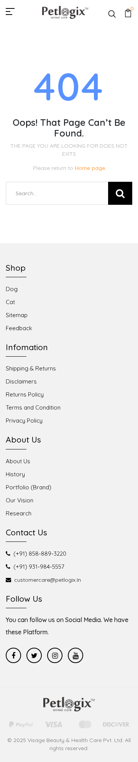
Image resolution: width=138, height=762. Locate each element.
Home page (90, 168)
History (15, 474)
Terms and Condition (33, 407)
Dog (12, 289)
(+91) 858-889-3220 (39, 553)
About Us (18, 461)
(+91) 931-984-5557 (38, 566)
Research (18, 513)
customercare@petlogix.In (47, 579)
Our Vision (19, 500)
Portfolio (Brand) (28, 487)
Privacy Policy (24, 420)
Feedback (19, 328)
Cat (10, 302)
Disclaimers (21, 381)
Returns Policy (25, 394)
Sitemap (17, 315)
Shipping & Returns (31, 368)
